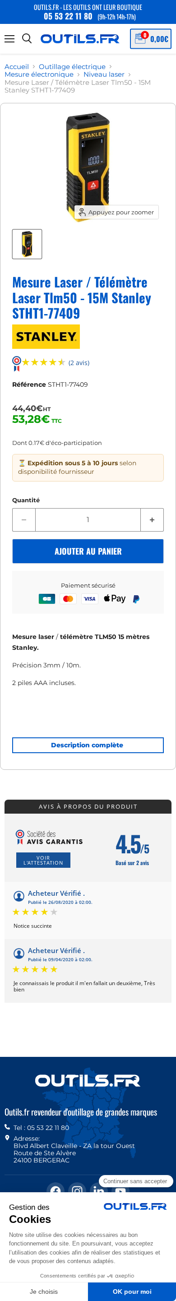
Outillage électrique (72, 66)
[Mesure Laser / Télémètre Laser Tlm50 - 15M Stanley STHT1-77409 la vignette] (27, 244)
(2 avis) (79, 363)
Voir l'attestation (43, 860)
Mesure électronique (39, 74)
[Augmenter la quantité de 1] (152, 520)
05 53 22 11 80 (68, 16)
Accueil (17, 66)
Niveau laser (104, 74)
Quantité (26, 500)
